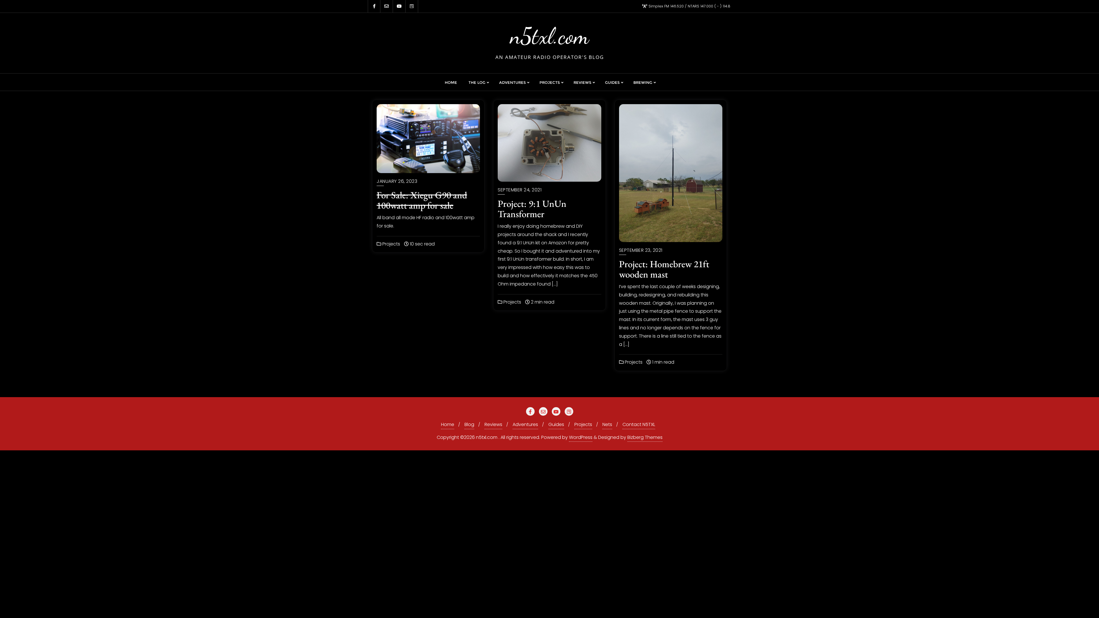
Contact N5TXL (638, 424)
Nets (607, 424)
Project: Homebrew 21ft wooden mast (664, 269)
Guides (556, 424)
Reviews (493, 424)
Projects (390, 244)
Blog (469, 424)
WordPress (580, 437)
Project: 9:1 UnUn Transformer (532, 208)
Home (447, 424)
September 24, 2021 (519, 190)
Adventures (525, 424)
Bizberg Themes (645, 437)
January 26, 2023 (397, 181)
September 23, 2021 (641, 250)
